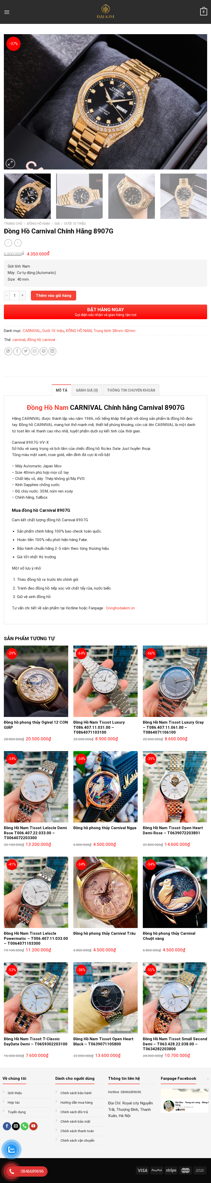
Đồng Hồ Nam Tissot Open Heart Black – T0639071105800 (103, 1041)
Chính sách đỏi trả (74, 1112)
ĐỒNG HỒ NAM (38, 223)
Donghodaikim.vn (120, 608)
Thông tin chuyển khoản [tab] (131, 390)
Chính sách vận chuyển (77, 1140)
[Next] (196, 101)
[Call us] (25, 1126)
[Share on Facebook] (17, 351)
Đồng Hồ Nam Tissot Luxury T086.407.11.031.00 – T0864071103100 (99, 727)
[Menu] (7, 12)
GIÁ (57, 223)
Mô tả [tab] (61, 390)
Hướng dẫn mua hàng (76, 1102)
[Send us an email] (16, 1126)
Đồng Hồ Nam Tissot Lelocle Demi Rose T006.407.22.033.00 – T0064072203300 (35, 833)
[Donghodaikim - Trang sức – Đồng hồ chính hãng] (105, 12)
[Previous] (14, 101)
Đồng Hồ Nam (47, 407)
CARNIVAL (32, 330)
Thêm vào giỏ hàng (53, 295)
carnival (18, 339)
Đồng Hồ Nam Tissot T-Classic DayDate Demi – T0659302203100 (35, 1041)
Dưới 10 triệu (75, 223)
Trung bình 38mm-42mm (114, 330)
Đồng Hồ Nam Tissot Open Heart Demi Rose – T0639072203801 (173, 830)
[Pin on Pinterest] (44, 351)
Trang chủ (13, 223)
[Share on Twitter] (26, 351)
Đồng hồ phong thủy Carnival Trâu (104, 933)
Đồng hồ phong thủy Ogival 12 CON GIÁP (36, 725)
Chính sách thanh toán (77, 1131)
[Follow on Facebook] (7, 1126)
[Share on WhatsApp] (8, 351)
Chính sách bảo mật (75, 1121)
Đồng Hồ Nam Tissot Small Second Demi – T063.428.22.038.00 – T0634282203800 (175, 1044)
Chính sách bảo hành (76, 1093)
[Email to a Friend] (35, 351)
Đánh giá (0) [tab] (87, 390)
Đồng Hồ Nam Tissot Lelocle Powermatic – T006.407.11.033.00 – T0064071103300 (36, 938)
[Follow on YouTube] (33, 1126)
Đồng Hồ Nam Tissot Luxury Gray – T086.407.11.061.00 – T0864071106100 (173, 727)
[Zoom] (10, 163)
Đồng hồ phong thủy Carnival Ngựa (104, 828)
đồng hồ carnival (41, 339)
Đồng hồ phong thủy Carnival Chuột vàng (169, 936)
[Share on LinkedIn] (52, 351)
